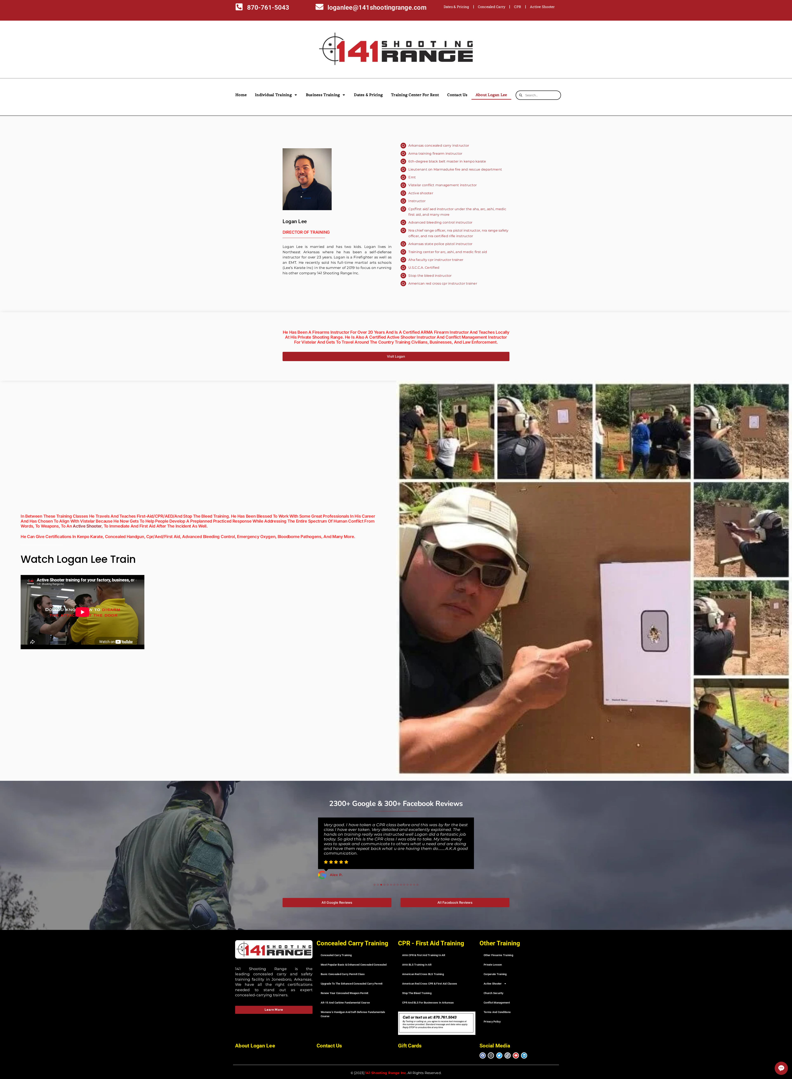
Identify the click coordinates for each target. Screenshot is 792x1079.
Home (241, 94)
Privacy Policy (492, 1011)
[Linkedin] (524, 1046)
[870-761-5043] (239, 7)
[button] (374, 875)
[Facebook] (483, 1046)
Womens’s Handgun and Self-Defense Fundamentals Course (353, 1004)
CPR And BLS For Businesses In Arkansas (428, 992)
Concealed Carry (492, 6)
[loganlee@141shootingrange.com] (319, 7)
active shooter (87, 526)
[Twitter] (499, 1046)
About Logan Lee (491, 94)
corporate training (495, 964)
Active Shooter (542, 6)
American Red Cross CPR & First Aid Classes (429, 973)
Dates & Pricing (456, 6)
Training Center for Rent (415, 94)
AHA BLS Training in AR (417, 954)
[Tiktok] (507, 1046)
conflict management (497, 992)
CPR (517, 6)
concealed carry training (336, 945)
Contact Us (457, 94)
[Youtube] (516, 1046)
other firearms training (498, 945)
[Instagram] (491, 1046)
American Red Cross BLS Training (423, 964)
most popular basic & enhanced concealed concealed (354, 954)
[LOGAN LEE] (307, 179)
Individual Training (273, 94)
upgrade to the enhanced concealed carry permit (352, 973)
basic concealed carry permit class (343, 964)
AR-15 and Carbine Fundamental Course (345, 992)
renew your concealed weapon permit (344, 983)
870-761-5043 (268, 7)
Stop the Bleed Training (416, 983)
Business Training (323, 94)
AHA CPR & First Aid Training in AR (423, 945)
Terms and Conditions (497, 1002)
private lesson (493, 954)
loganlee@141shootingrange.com (377, 7)
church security (493, 983)
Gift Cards (410, 1036)
